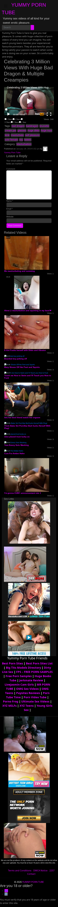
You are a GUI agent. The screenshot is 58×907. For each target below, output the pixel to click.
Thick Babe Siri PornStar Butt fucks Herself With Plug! (27, 427)
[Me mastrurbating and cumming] (26, 253)
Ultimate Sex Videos (35, 701)
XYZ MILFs (9, 706)
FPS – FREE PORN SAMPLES (34, 672)
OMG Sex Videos (27, 689)
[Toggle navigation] (6, 6)
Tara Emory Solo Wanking (16, 445)
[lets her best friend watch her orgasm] (26, 399)
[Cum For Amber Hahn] (13, 451)
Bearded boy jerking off (15, 359)
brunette (44, 126)
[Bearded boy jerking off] (14, 356)
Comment (10, 169)
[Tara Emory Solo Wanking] (15, 442)
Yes (6, 890)
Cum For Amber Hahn (14, 453)
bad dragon (18, 126)
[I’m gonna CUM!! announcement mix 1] (26, 475)
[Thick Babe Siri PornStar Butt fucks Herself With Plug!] (25, 423)
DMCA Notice (40, 870)
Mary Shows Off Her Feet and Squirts (22, 367)
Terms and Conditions (19, 870)
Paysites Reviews (28, 693)
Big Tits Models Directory (23, 668)
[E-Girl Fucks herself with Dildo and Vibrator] (27, 332)
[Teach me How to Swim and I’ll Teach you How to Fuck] (26, 373)
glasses (22, 130)
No (6, 894)
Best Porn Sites (12, 663)
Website (10, 217)
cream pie (10, 130)
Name (9, 201)
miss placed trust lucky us (17, 437)
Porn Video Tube (35, 697)
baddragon (32, 126)
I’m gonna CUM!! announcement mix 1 (22, 493)
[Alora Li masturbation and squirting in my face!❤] (26, 292)
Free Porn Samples (19, 676)
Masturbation (24, 144)
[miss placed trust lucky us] (15, 434)
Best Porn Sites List (39, 663)
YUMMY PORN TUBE (33, 881)
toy (21, 139)
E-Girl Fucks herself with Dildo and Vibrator (25, 350)
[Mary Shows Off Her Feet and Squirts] (19, 364)
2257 (51, 870)
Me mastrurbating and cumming (19, 271)
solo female (11, 139)
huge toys (46, 130)
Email (9, 209)
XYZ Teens (27, 706)
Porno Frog (10, 701)
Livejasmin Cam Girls (19, 684)
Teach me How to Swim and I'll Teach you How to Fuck (27, 376)
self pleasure (32, 135)
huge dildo (33, 130)
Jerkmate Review (31, 680)
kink (7, 135)
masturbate (17, 135)
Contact (31, 873)
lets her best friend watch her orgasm (22, 417)
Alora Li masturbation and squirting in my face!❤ (27, 310)
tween (27, 139)
